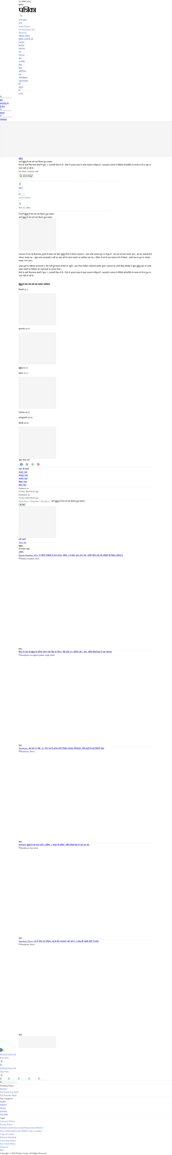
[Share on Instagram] (38, 464)
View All (22, 542)
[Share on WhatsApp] (32, 464)
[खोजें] (21, 15)
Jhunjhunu (45, 501)
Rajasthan (35, 501)
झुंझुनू (21, 158)
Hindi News (24, 501)
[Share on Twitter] (27, 464)
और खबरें (22, 505)
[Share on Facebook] (21, 464)
